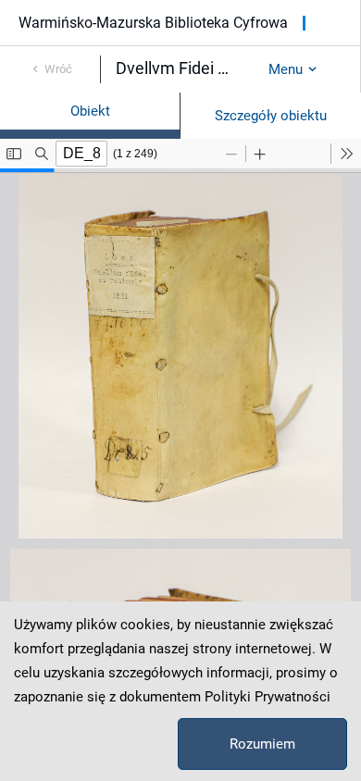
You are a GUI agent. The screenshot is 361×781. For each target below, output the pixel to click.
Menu (285, 69)
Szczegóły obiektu (271, 115)
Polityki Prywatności (267, 696)
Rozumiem (262, 744)
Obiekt (90, 111)
